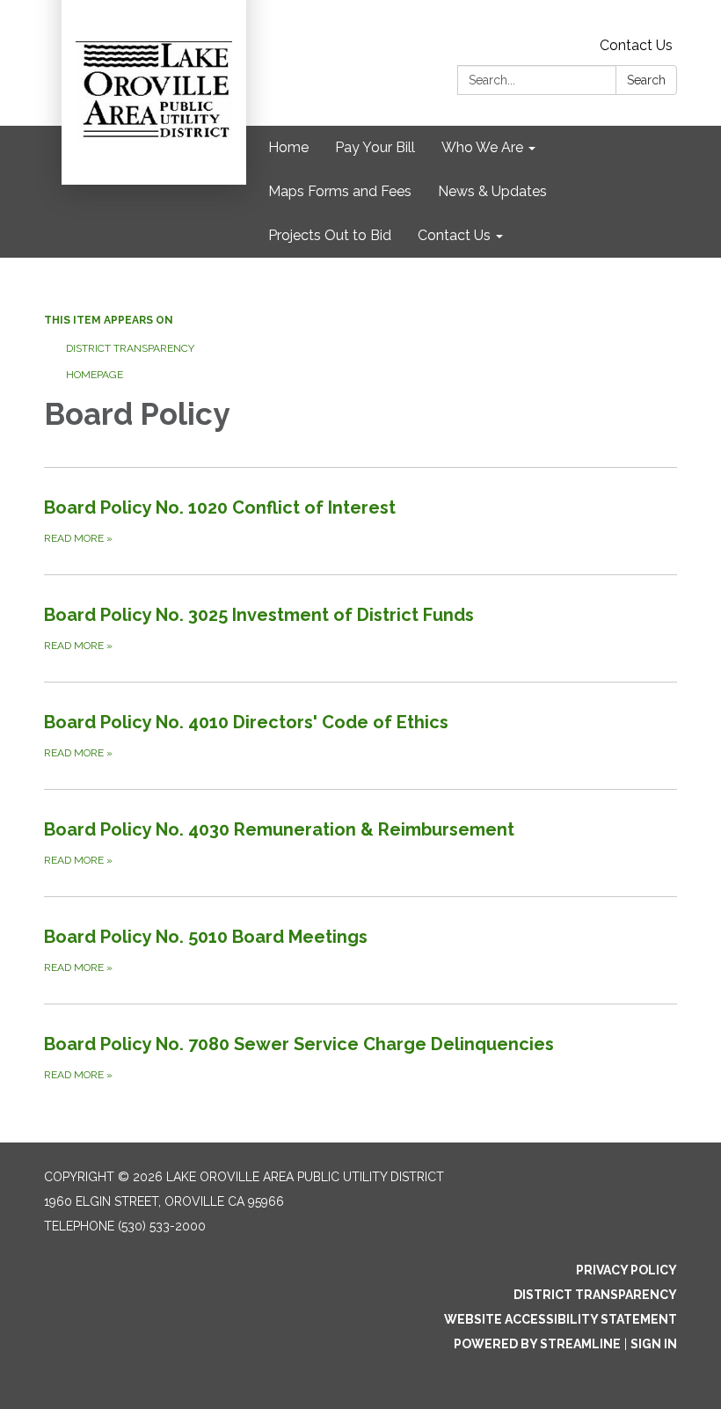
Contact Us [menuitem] (454, 235)
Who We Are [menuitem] (482, 147)
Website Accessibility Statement (560, 1319)
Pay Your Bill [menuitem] (375, 147)
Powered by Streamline (537, 1344)
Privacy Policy (626, 1270)
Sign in (653, 1344)
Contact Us (636, 45)
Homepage (94, 375)
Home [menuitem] (288, 147)
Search (646, 80)
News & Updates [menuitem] (492, 191)
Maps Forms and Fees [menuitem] (339, 191)
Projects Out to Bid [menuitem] (329, 235)
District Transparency (130, 348)
